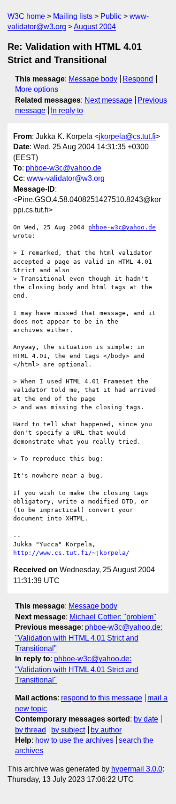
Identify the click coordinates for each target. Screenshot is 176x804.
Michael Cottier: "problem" (112, 617)
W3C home (26, 16)
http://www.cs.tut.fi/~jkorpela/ (71, 552)
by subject (68, 730)
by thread (30, 730)
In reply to (67, 110)
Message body (93, 79)
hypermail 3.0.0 (136, 769)
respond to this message (101, 698)
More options (36, 89)
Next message (108, 100)
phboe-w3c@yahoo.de (63, 168)
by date (146, 719)
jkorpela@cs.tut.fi (127, 136)
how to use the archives (74, 740)
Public (111, 16)
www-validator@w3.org (66, 178)
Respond (137, 79)
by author (106, 730)
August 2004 (95, 27)
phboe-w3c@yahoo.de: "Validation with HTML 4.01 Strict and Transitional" (88, 637)
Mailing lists (72, 16)
